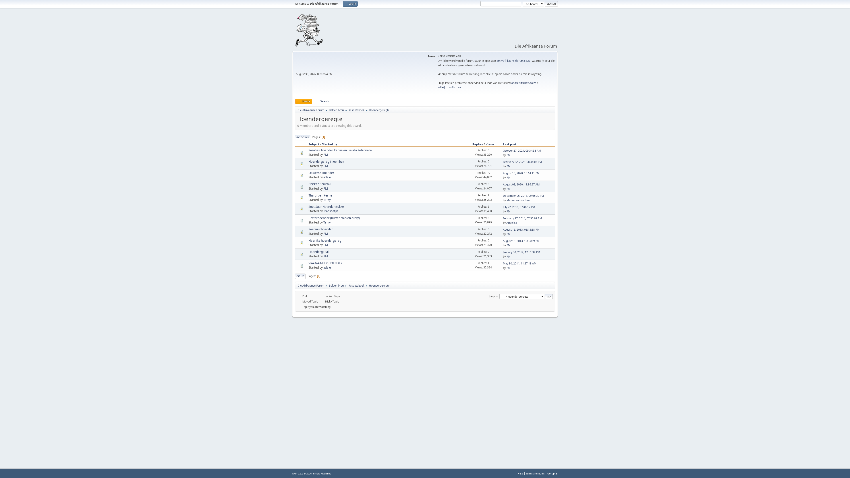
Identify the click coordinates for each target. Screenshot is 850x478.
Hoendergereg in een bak (326, 162)
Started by (329, 144)
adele (327, 177)
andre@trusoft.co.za (523, 83)
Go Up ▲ (552, 473)
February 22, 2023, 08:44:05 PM (522, 162)
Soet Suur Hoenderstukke (326, 207)
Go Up (300, 276)
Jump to (493, 296)
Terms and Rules (535, 473)
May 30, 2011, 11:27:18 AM (519, 263)
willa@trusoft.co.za (449, 87)
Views (490, 144)
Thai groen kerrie (320, 195)
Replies (477, 144)
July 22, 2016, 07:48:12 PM (519, 207)
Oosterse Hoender (321, 173)
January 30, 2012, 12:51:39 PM (521, 252)
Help (520, 473)
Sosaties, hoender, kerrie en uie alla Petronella (340, 150)
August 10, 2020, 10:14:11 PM (521, 173)
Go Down (302, 137)
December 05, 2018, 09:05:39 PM (523, 196)
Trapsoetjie (330, 211)
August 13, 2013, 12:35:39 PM (521, 241)
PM (325, 155)
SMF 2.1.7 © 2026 (302, 473)
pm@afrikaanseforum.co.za (513, 61)
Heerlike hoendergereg (325, 241)
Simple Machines (322, 473)
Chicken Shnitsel (319, 184)
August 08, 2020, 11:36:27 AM (521, 184)
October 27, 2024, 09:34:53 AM (522, 150)
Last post (509, 144)
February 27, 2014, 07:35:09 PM (522, 218)
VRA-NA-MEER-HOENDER (325, 263)
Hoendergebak (319, 252)
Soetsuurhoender (321, 229)
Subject (314, 144)
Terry (327, 200)
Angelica (511, 223)
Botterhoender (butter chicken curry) (334, 218)
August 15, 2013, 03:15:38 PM (521, 229)
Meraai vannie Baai (518, 200)
